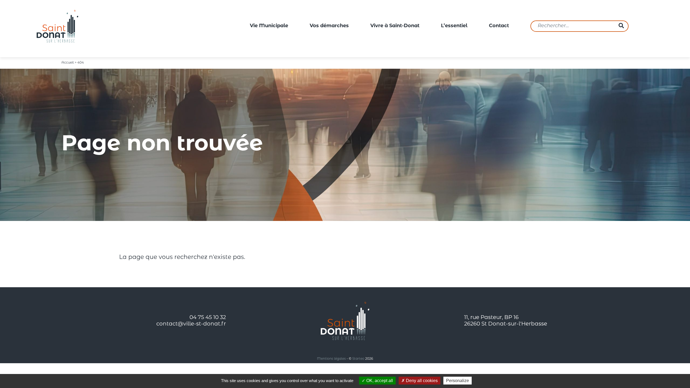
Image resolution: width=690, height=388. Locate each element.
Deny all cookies (421, 380)
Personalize (457, 380)
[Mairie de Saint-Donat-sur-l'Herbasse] (57, 26)
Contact (499, 26)
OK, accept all (379, 380)
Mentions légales (331, 359)
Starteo (358, 359)
